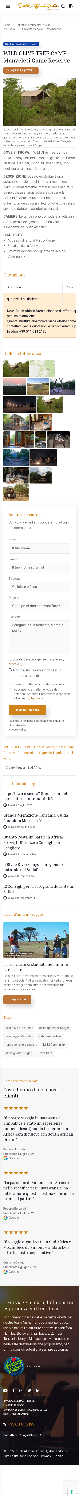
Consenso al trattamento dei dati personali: (36, 684)
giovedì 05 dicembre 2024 (23, 898)
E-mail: (13, 559)
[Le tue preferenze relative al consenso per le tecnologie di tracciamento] (72, 1492)
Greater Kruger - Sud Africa (23, 768)
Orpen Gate (44, 1053)
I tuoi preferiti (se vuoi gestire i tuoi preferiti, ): (36, 662)
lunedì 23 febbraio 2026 (22, 854)
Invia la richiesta (27, 710)
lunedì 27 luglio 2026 (20, 805)
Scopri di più (17, 999)
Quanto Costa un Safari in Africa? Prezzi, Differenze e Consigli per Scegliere (33, 842)
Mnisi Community (54, 1045)
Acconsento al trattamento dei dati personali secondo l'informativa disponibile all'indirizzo (42, 694)
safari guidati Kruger (18, 1053)
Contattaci (10, 1435)
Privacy (46, 1456)
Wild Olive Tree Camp (19, 1028)
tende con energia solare (21, 1045)
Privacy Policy (17, 730)
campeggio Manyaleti (19, 1036)
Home (6, 25)
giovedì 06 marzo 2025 (21, 876)
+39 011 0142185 (21, 1424)
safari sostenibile (50, 1036)
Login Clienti (29, 1435)
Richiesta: (15, 617)
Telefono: (15, 579)
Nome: (13, 540)
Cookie (58, 1456)
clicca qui (15, 664)
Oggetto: (14, 598)
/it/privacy (36, 698)
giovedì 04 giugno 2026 (21, 827)
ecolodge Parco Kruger (54, 1028)
